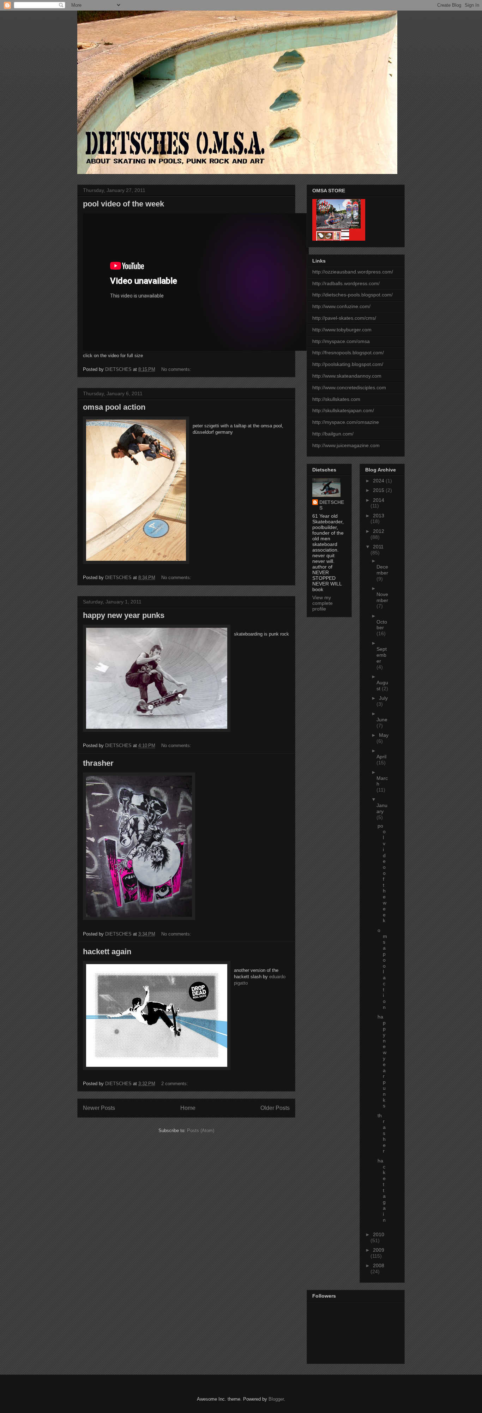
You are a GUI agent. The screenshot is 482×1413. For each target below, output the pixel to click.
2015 (379, 490)
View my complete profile (322, 603)
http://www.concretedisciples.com (349, 387)
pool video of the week (123, 203)
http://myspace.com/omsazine (345, 422)
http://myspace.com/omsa (341, 341)
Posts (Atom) (200, 1130)
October (381, 625)
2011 (378, 546)
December (382, 570)
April (381, 756)
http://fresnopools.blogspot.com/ (348, 352)
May (383, 735)
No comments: (177, 369)
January (381, 808)
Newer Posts (99, 1108)
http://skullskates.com (336, 399)
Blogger (276, 1399)
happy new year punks (123, 615)
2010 (378, 1234)
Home (187, 1108)
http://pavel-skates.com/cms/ (344, 318)
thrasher (98, 763)
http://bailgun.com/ (333, 434)
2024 (379, 480)
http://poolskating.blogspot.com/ (347, 364)
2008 (378, 1265)
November (382, 597)
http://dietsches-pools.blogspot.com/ (352, 294)
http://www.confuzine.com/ (341, 306)
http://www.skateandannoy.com (346, 376)
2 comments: (175, 1083)
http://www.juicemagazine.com (346, 445)
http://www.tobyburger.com (342, 329)
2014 (378, 500)
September (381, 655)
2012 (378, 531)
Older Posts (275, 1108)
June (381, 719)
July (383, 698)
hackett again (107, 951)
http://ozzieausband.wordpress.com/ (352, 272)
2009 (378, 1250)
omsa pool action (114, 407)
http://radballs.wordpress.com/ (346, 283)
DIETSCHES (331, 505)
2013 (378, 515)
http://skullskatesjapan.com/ (343, 410)
